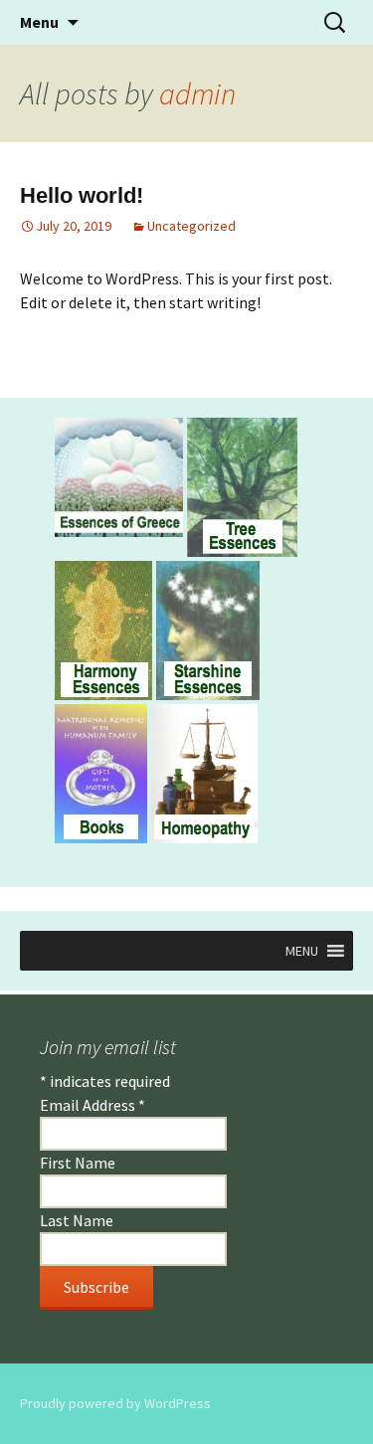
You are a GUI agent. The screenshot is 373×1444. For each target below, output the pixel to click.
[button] (301, 951)
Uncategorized (191, 226)
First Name (77, 1163)
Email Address (92, 1105)
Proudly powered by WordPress (115, 1403)
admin (197, 93)
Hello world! (81, 195)
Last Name (76, 1220)
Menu (39, 22)
